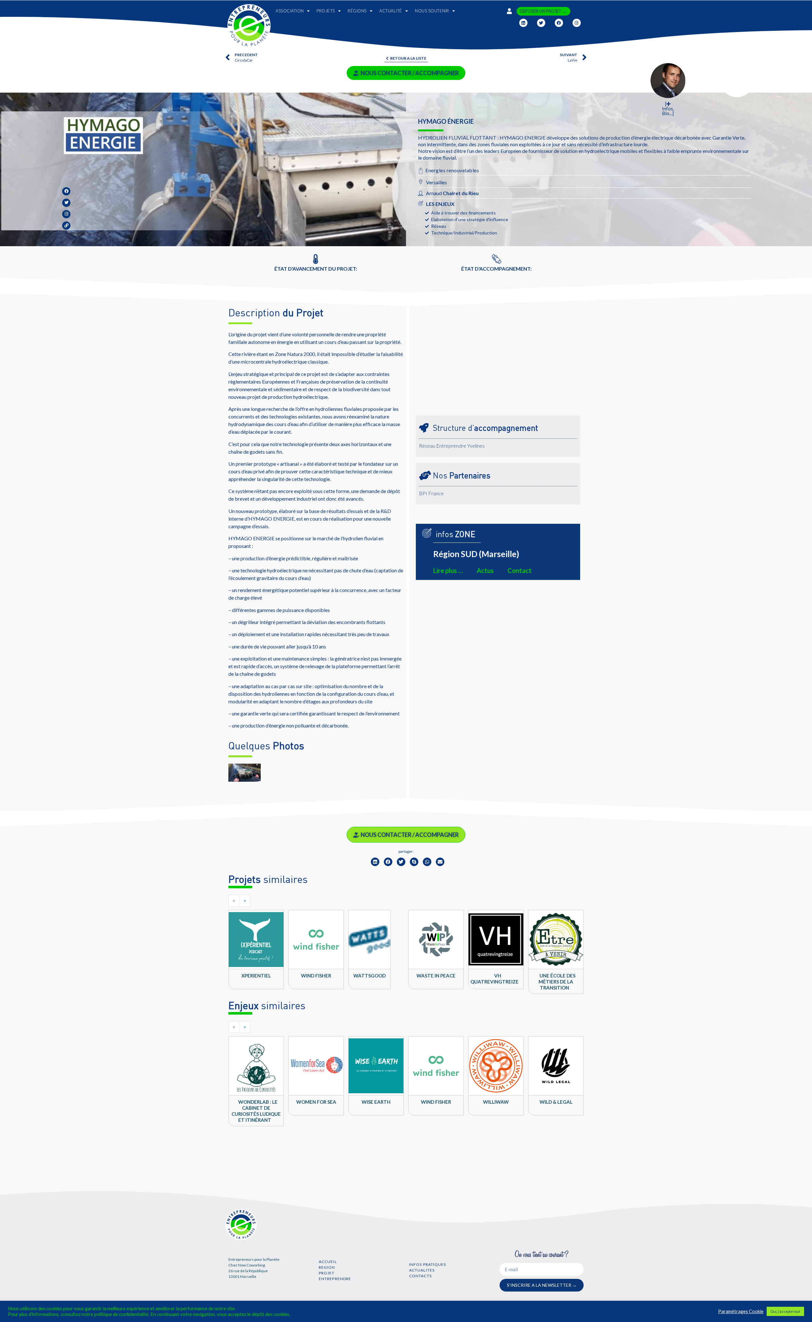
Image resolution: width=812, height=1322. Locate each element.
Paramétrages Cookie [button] (740, 1311)
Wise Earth (376, 1102)
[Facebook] (559, 23)
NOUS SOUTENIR (432, 10)
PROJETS (326, 10)
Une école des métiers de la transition (557, 981)
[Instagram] (577, 23)
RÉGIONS (357, 10)
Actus (485, 570)
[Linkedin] (523, 23)
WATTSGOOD (369, 975)
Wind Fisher (316, 975)
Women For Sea (316, 1102)
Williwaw (496, 1102)
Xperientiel (256, 975)
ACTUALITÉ (390, 10)
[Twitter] (541, 23)
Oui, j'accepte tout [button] (785, 1311)
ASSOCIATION (290, 10)
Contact (520, 570)
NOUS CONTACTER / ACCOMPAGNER (410, 72)
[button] (375, 862)
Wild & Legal (556, 1102)
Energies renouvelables (452, 170)
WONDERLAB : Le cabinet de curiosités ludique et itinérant (256, 1111)
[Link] (66, 225)
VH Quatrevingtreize (494, 978)
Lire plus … (448, 570)
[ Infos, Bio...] (668, 109)
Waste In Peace (435, 975)
